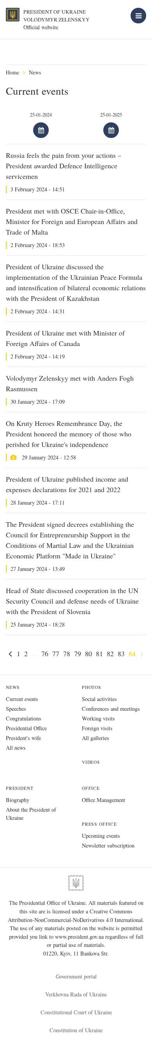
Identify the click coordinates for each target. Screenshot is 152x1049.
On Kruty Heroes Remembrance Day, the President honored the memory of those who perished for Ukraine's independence (68, 434)
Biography (17, 800)
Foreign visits (97, 728)
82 (110, 653)
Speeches (16, 708)
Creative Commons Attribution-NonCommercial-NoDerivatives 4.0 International (75, 916)
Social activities (99, 699)
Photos (91, 687)
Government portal (76, 976)
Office (91, 788)
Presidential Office (26, 728)
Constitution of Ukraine (76, 1030)
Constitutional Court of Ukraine (76, 1012)
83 (121, 653)
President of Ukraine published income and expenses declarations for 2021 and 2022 (67, 484)
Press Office (99, 824)
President (19, 788)
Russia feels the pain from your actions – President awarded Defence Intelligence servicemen (63, 165)
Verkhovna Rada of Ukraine (76, 994)
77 (55, 653)
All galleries (95, 738)
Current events (22, 699)
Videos (91, 762)
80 (88, 653)
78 (66, 653)
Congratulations (23, 718)
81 (99, 653)
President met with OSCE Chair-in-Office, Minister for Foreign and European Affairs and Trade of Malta (72, 221)
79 (77, 653)
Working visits (98, 718)
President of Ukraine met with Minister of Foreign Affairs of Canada (65, 338)
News (35, 72)
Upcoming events (101, 835)
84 (132, 653)
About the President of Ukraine (31, 813)
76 (44, 653)
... (34, 653)
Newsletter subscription (108, 845)
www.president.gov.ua (80, 936)
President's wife (23, 738)
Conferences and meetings (111, 708)
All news (16, 747)
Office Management (103, 800)
